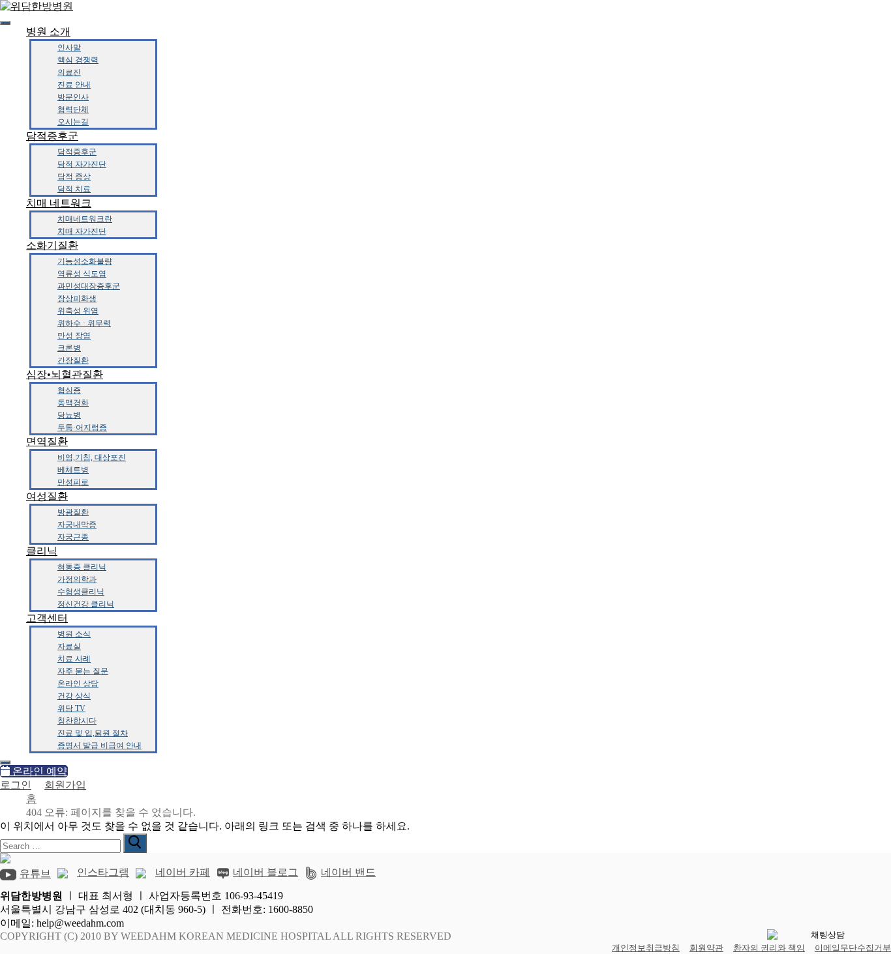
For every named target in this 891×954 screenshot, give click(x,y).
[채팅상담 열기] (822, 935)
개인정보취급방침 (646, 948)
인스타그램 (103, 872)
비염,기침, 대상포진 (91, 457)
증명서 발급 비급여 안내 (99, 745)
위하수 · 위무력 (84, 323)
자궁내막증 (77, 524)
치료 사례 (74, 658)
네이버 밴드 (348, 872)
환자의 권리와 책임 (769, 948)
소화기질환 (52, 245)
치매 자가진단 (81, 231)
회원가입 (65, 784)
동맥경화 (73, 402)
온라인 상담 (77, 683)
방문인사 (73, 97)
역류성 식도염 (81, 273)
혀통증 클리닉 (81, 566)
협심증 (69, 390)
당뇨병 (69, 415)
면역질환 (47, 441)
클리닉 (41, 550)
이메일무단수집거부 (853, 948)
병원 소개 (48, 31)
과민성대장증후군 (88, 286)
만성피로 (73, 482)
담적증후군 (52, 135)
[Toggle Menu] (5, 23)
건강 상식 (74, 696)
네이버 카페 (182, 872)
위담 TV (71, 708)
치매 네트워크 (58, 203)
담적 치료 (74, 189)
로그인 (15, 784)
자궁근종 (73, 537)
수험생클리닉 (80, 591)
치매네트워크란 (84, 219)
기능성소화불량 (84, 261)
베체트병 (73, 469)
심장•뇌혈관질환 (64, 374)
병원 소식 (74, 634)
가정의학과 (77, 579)
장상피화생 (77, 298)
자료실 (69, 646)
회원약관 (706, 948)
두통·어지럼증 (82, 427)
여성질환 (47, 496)
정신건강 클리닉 (85, 604)
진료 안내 (74, 84)
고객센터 (47, 618)
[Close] (5, 762)
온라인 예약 (38, 771)
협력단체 (73, 109)
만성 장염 (74, 335)
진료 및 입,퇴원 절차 (92, 733)
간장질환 (73, 360)
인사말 (69, 47)
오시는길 (73, 121)
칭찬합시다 (77, 720)
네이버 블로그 (265, 872)
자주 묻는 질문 (82, 671)
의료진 (69, 72)
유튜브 (35, 873)
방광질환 (73, 512)
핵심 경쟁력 (77, 60)
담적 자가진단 (81, 164)
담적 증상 (74, 176)
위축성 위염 (77, 310)
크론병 (69, 348)
